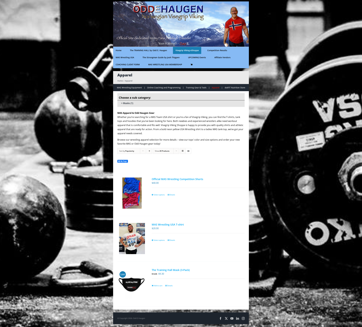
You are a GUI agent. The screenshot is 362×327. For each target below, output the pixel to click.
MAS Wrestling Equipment (129, 87)
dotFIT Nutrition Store (235, 87)
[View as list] (188, 151)
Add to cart (158, 285)
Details (172, 195)
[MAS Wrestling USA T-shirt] (132, 238)
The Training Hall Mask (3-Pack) (171, 270)
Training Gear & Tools (196, 87)
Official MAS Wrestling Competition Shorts (177, 179)
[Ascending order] (149, 151)
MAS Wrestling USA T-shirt (168, 224)
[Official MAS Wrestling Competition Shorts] (132, 193)
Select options (159, 195)
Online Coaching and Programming (164, 87)
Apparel (215, 87)
